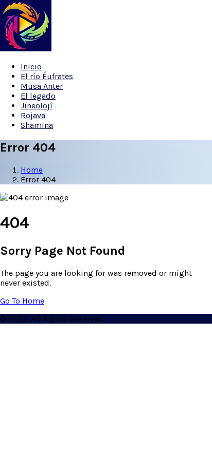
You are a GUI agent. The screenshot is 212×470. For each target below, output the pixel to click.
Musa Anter (42, 86)
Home (32, 170)
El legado (38, 96)
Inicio (31, 66)
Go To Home (22, 301)
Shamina (37, 125)
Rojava (33, 115)
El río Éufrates (47, 76)
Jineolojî (36, 105)
